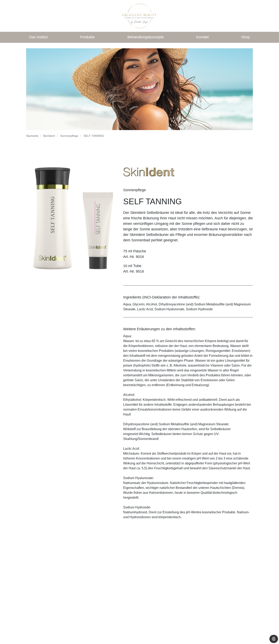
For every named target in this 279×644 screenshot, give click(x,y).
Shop (245, 37)
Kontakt (202, 37)
